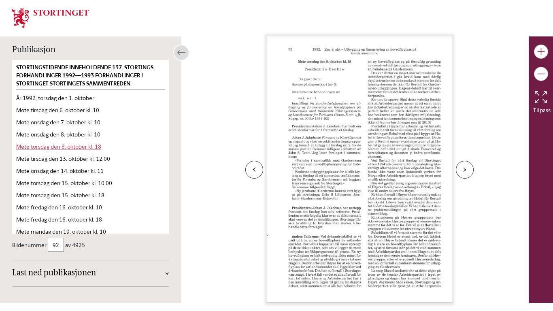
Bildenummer (29, 245)
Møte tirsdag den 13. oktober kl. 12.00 (63, 158)
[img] (50, 17)
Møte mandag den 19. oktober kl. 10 (61, 231)
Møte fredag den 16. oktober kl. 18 (59, 219)
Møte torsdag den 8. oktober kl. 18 (58, 146)
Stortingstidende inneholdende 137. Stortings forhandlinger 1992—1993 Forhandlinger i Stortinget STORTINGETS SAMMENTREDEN (84, 75)
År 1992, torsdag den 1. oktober (55, 98)
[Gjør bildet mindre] (541, 74)
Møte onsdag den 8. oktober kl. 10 (58, 134)
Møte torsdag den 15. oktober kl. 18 (60, 195)
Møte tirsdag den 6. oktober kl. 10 (57, 110)
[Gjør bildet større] (541, 52)
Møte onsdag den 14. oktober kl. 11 (60, 171)
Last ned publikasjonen (54, 273)
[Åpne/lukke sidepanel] (181, 53)
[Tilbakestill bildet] (541, 97)
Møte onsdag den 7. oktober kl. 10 (58, 122)
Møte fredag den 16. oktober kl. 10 (59, 207)
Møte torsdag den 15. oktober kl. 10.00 (64, 183)
